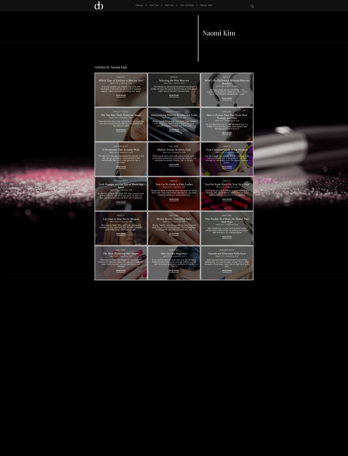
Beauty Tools (206, 5)
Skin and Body (187, 5)
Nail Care (169, 5)
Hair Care (154, 5)
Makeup (139, 5)
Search (252, 4)
